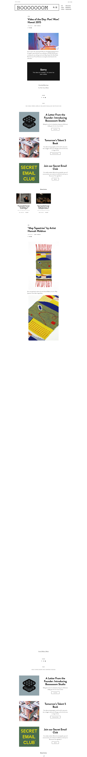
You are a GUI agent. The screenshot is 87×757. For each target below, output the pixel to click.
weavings (53, 669)
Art (28, 224)
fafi (27, 105)
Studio (62, 9)
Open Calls (68, 5)
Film (29, 16)
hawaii (29, 105)
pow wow (57, 105)
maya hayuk (43, 105)
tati (60, 105)
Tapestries (48, 669)
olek (54, 105)
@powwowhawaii (51, 51)
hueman (33, 105)
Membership (68, 7)
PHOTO (62, 7)
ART (62, 5)
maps (44, 669)
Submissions (68, 9)
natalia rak (49, 105)
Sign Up (55, 179)
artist (33, 669)
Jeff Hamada (37, 25)
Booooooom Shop (55, 153)
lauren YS (37, 105)
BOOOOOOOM (32, 7)
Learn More (55, 129)
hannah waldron (38, 669)
